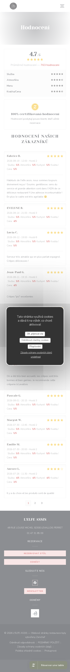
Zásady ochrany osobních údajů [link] (36, 352)
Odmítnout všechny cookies (35, 340)
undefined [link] (36, 356)
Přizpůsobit (35, 346)
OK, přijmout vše (35, 333)
